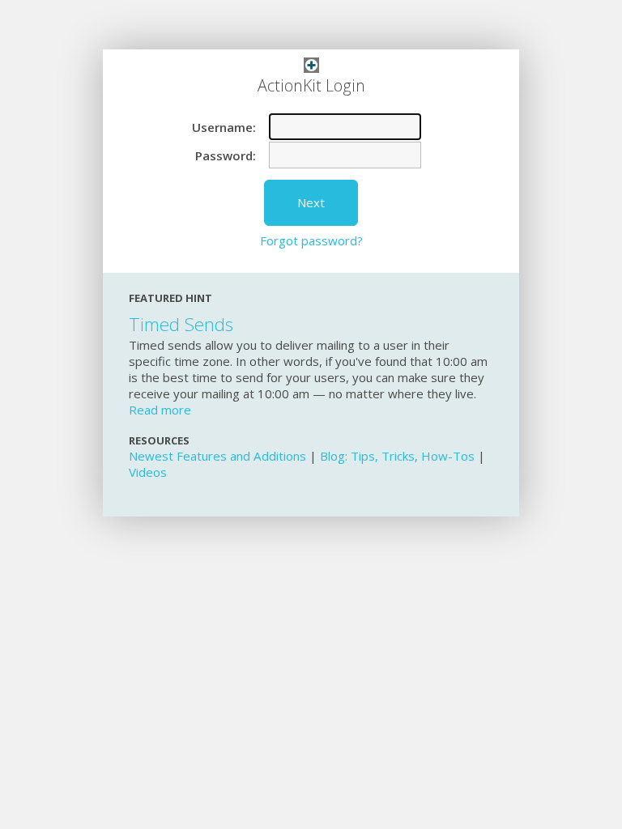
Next (311, 202)
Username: (224, 127)
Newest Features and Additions (217, 456)
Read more (160, 410)
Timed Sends (181, 324)
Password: (225, 155)
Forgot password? (311, 240)
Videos (148, 472)
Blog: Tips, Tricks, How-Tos (397, 456)
